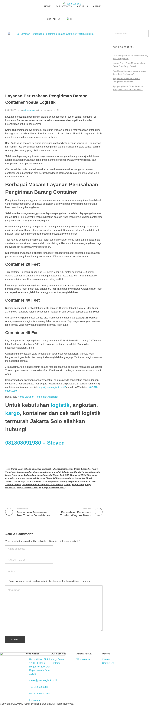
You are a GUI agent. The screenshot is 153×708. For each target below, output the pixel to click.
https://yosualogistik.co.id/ (52, 387)
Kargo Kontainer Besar (53, 487)
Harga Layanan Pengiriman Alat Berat (38, 397)
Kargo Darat (78, 484)
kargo (12, 413)
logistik (60, 405)
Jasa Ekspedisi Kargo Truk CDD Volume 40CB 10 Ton (64, 475)
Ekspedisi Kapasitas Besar (66, 469)
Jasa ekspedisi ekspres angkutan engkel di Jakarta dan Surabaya (50, 472)
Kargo (67, 484)
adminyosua (29, 110)
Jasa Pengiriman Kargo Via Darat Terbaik (42, 484)
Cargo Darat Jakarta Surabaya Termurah (31, 469)
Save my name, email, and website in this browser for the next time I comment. (50, 581)
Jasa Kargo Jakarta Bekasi (27, 481)
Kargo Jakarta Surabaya (29, 487)
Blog (59, 110)
